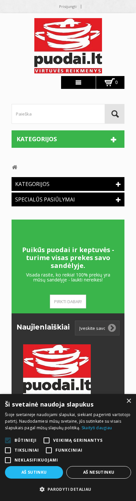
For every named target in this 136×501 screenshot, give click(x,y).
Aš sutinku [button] (34, 472)
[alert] (68, 447)
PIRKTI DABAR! (68, 301)
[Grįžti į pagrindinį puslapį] (14, 167)
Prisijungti (68, 6)
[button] (68, 489)
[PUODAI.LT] (68, 45)
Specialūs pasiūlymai (45, 199)
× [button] (128, 401)
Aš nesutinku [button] (99, 472)
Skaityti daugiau (97, 428)
